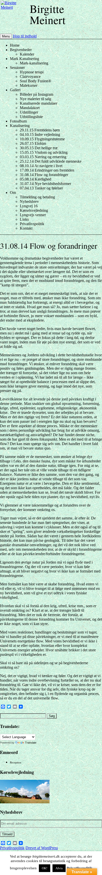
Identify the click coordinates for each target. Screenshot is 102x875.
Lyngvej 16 (29, 206)
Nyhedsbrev (29, 201)
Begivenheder (21, 50)
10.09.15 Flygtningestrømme (42, 139)
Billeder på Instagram (36, 94)
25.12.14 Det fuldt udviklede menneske (50, 161)
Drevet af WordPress (42, 848)
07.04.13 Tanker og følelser (41, 188)
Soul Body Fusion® (35, 81)
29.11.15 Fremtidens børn (40, 130)
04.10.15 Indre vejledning (40, 134)
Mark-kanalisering (34, 63)
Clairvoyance (30, 76)
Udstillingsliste (31, 117)
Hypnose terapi (32, 72)
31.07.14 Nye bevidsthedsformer (45, 183)
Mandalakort (30, 108)
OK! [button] (44, 868)
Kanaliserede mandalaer (38, 103)
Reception (15, 762)
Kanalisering (20, 125)
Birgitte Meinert (48, 14)
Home (15, 45)
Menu (6, 36)
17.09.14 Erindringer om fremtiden (47, 170)
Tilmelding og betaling (37, 197)
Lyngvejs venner (33, 215)
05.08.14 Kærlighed (35, 179)
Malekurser (28, 85)
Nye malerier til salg (35, 99)
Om (13, 192)
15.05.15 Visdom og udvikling (44, 152)
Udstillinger (29, 112)
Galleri (15, 90)
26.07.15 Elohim (33, 143)
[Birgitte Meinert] (15, 3)
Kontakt (26, 228)
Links (24, 219)
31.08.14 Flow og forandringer (44, 175)
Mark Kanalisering (24, 59)
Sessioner (17, 67)
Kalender (27, 54)
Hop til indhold (25, 36)
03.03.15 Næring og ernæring (43, 157)
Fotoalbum (18, 121)
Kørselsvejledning (34, 210)
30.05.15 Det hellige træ (39, 148)
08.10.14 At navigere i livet (41, 166)
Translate (30, 742)
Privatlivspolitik (32, 224)
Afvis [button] (59, 868)
